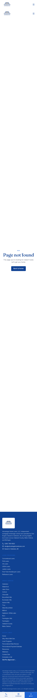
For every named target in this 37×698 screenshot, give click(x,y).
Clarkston (5, 584)
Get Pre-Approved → (9, 660)
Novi (3, 616)
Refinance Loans (7, 574)
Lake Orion (5, 589)
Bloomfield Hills (7, 597)
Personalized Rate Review (10, 644)
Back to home (18, 268)
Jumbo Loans (6, 569)
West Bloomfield (7, 608)
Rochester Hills (7, 600)
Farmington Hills (7, 618)
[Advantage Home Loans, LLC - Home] (7, 4)
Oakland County (7, 623)
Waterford (5, 586)
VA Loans (5, 564)
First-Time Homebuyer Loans (11, 572)
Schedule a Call (7, 657)
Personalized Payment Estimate (12, 646)
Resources (5, 649)
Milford (4, 610)
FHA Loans (5, 561)
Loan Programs (7, 641)
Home (4, 636)
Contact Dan (6, 654)
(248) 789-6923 (10, 543)
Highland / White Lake (9, 613)
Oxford (4, 592)
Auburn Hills (6, 602)
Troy (3, 605)
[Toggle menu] (33, 4)
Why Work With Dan (8, 638)
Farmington (5, 621)
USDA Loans (6, 566)
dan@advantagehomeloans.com (15, 546)
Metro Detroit (6, 626)
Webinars (5, 652)
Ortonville (5, 594)
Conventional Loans (8, 558)
